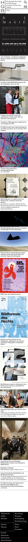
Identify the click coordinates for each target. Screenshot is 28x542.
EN (3, 15)
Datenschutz (5, 538)
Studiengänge (19, 519)
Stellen (3, 516)
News (17, 527)
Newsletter (18, 529)
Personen (18, 516)
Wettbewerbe (5, 514)
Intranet (3, 524)
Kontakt (3, 533)
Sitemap (3, 527)
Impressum (5, 535)
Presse (17, 524)
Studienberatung (20, 521)
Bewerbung (19, 514)
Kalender (4, 519)
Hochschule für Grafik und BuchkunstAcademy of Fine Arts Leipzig (13, 4)
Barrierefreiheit (6, 540)
